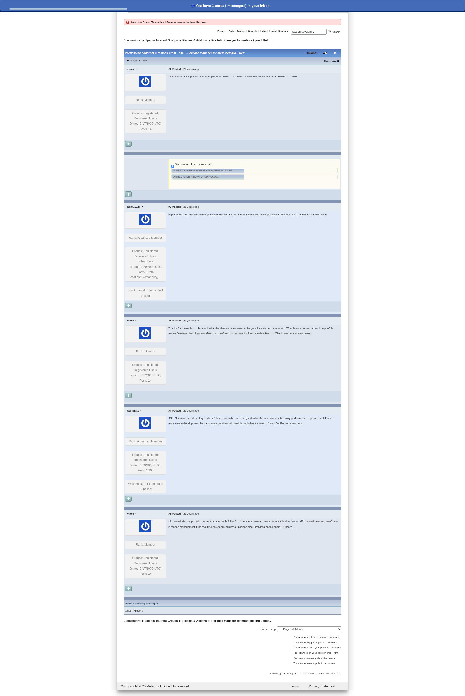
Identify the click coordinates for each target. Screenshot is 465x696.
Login (189, 22)
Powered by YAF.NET (280, 673)
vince (130, 69)
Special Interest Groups (161, 40)
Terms (294, 686)
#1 (169, 69)
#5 (169, 513)
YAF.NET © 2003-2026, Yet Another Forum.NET (317, 673)
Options (311, 53)
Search (252, 31)
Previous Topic (138, 60)
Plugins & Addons (194, 40)
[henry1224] (145, 224)
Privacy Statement (322, 686)
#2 (169, 206)
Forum (221, 31)
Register (201, 22)
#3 (169, 320)
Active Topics (237, 31)
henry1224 (133, 206)
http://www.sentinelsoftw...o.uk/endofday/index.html (234, 214)
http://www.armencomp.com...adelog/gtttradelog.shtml (295, 214)
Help (263, 31)
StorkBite (133, 410)
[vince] (145, 86)
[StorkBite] (145, 428)
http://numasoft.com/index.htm (186, 214)
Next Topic (330, 61)
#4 (169, 410)
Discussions (132, 40)
